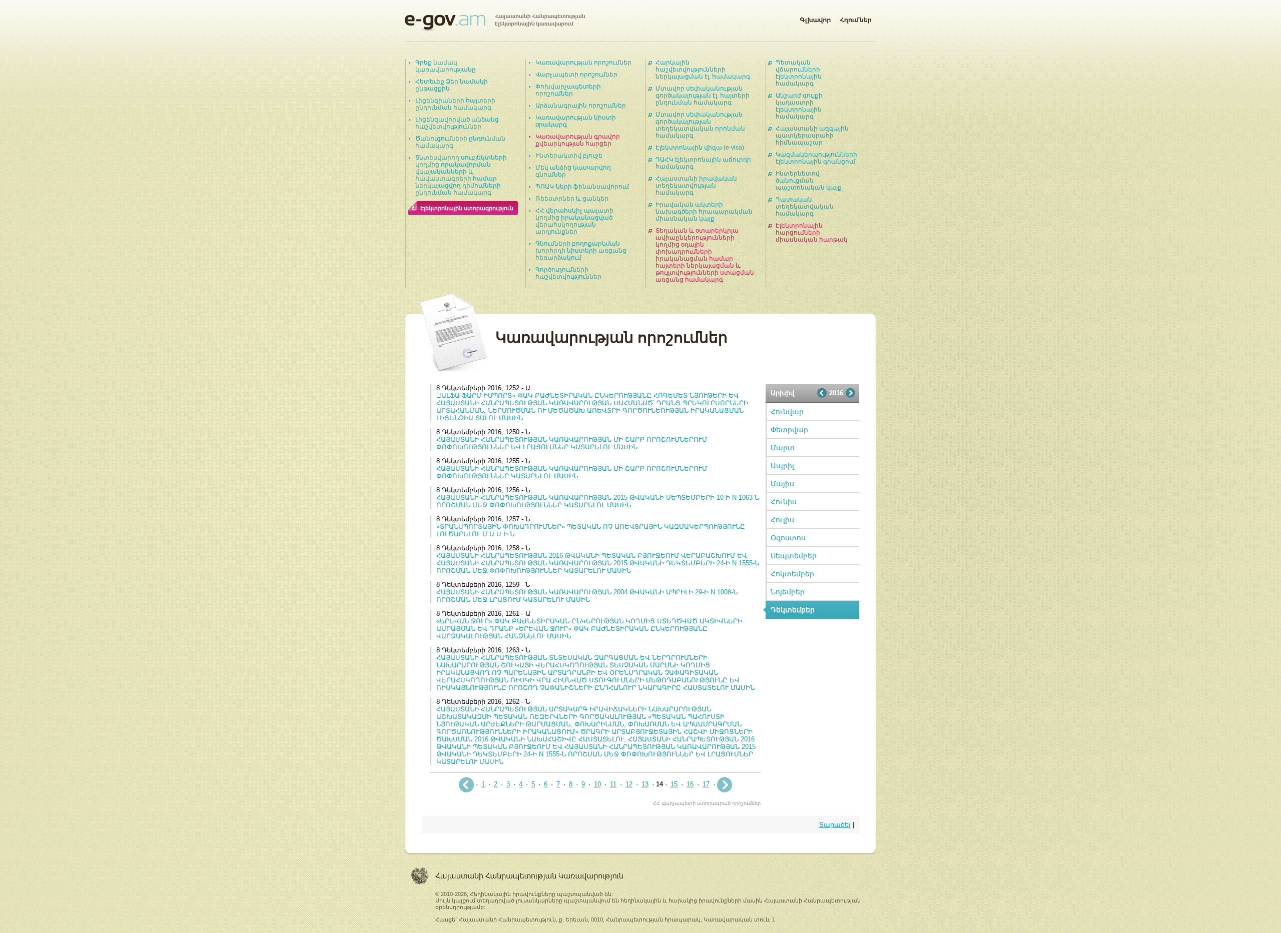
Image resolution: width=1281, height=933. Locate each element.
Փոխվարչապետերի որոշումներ (568, 90)
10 (597, 784)
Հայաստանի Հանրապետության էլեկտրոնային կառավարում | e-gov (495, 22)
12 (628, 784)
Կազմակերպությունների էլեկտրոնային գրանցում (816, 158)
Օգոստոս (788, 538)
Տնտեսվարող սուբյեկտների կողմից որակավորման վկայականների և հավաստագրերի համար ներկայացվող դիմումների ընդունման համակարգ (461, 175)
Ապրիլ (782, 466)
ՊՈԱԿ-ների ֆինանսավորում (582, 186)
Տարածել (835, 824)
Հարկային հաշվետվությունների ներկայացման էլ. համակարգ (703, 69)
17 (706, 784)
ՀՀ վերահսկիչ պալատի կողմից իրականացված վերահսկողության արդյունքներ (574, 221)
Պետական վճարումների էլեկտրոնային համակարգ (799, 73)
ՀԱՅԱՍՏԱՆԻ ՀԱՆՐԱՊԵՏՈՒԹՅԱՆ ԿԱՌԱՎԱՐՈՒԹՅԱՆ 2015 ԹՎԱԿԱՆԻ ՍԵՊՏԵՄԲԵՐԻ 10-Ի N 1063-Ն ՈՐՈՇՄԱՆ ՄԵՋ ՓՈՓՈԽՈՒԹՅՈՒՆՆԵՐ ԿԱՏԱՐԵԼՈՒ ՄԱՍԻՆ (597, 501)
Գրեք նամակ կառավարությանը (445, 66)
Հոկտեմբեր (792, 574)
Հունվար (787, 412)
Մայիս (782, 484)
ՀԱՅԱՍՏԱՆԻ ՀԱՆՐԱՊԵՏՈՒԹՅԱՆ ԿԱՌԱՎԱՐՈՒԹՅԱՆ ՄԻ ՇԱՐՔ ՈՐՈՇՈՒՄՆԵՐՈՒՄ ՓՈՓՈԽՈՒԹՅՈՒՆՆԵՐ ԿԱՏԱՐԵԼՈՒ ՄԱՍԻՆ (571, 472)
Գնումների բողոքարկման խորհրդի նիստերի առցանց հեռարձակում (580, 250)
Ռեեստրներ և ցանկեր (571, 198)
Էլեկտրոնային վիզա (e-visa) (700, 147)
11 (613, 784)
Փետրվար (789, 430)
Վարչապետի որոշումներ (576, 74)
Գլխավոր (815, 18)
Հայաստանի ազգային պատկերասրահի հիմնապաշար (812, 135)
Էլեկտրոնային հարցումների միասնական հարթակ (812, 232)
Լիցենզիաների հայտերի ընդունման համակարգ (455, 104)
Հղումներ (855, 18)
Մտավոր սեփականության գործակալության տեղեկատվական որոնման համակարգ (700, 125)
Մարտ (783, 448)
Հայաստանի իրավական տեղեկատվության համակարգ (696, 185)
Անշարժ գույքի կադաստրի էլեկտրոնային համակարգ (799, 106)
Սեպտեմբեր (794, 556)
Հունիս (784, 502)
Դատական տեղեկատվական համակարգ (805, 206)
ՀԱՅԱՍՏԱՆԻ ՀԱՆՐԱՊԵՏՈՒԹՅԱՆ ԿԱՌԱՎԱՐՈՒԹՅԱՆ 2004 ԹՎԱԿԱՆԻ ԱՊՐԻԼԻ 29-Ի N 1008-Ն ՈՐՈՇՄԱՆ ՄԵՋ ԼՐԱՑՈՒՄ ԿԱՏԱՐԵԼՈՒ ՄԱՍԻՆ (587, 595)
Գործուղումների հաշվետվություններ (568, 273)
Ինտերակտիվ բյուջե (568, 155)
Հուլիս (782, 520)
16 (690, 784)
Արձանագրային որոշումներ (580, 105)
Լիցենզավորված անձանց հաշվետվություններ (457, 123)
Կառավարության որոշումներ (583, 62)
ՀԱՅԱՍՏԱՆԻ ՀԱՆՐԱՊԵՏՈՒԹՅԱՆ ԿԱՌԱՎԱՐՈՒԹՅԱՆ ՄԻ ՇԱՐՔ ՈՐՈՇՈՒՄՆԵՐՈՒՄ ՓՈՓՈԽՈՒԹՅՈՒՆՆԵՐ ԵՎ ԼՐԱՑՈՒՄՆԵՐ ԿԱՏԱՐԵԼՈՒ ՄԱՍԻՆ (571, 443)
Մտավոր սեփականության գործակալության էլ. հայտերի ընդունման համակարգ (703, 95)
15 (674, 784)
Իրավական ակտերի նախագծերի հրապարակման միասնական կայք (704, 211)
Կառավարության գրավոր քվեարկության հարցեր (577, 140)
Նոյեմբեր (788, 592)
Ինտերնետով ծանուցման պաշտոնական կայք (809, 180)
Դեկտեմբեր (793, 610)
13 (645, 784)
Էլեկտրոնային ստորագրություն (466, 208)
